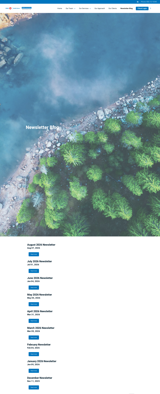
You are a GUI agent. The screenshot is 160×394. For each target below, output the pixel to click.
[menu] (150, 8)
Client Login (142, 8)
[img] (80, 118)
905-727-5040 (151, 2)
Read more (34, 254)
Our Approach (100, 8)
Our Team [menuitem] (69, 8)
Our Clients (113, 8)
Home (59, 8)
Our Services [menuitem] (84, 8)
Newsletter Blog (126, 8)
